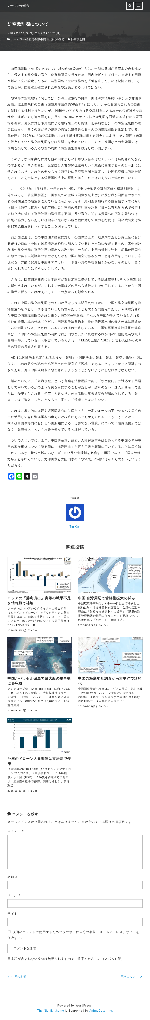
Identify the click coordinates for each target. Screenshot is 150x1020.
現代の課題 (57, 39)
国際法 (45, 39)
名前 (12, 877)
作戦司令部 (33, 39)
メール (14, 895)
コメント (15, 831)
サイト (12, 913)
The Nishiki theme (50, 1010)
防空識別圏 (78, 39)
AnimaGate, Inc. (101, 1010)
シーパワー (18, 39)
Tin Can (75, 526)
